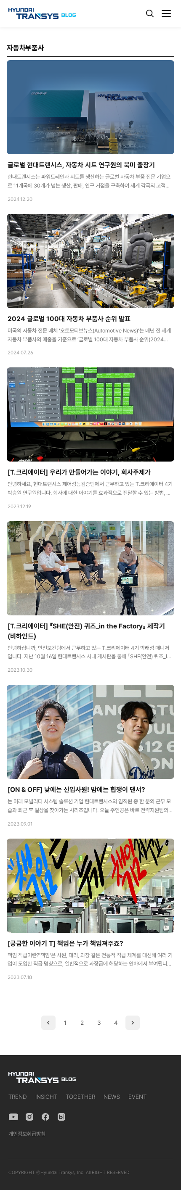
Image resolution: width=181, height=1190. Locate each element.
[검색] (150, 13)
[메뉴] (166, 13)
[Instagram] (29, 1117)
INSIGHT (46, 1096)
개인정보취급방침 (26, 1134)
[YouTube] (13, 1117)
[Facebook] (45, 1117)
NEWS (112, 1096)
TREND (17, 1096)
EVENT (137, 1096)
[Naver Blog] (61, 1117)
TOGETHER (80, 1096)
